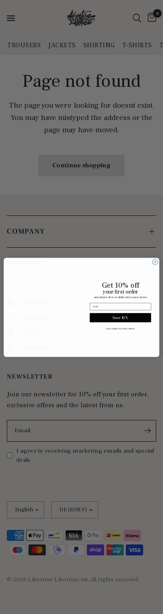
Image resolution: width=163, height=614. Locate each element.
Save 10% (120, 317)
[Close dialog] (155, 259)
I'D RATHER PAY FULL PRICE (120, 328)
